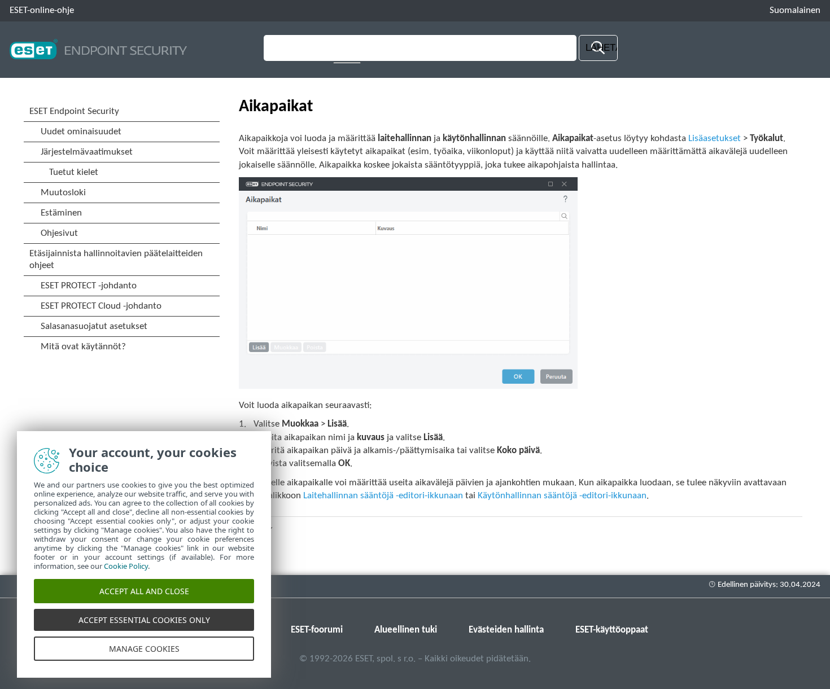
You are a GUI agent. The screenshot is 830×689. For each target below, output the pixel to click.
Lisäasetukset (714, 138)
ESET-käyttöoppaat (611, 630)
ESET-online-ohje (42, 10)
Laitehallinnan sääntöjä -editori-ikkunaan (383, 496)
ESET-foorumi (317, 630)
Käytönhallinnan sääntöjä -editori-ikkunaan (562, 496)
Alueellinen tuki (405, 630)
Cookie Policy (126, 566)
